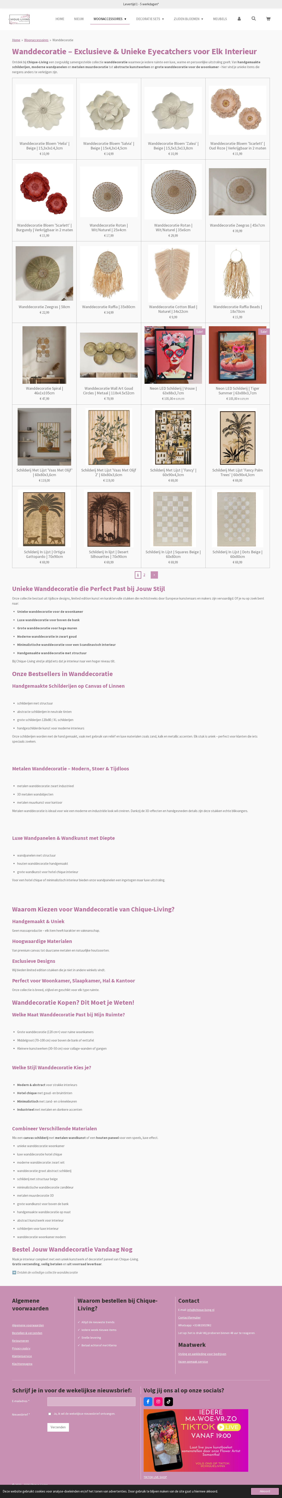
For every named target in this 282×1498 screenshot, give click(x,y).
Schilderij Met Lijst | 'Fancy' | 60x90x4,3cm (173, 472)
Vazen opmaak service (193, 1362)
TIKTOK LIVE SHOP (155, 1477)
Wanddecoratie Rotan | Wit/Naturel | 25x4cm (109, 227)
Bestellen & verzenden (27, 1333)
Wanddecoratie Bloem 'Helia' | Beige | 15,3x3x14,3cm (44, 145)
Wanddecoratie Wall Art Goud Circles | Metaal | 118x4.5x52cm (108, 390)
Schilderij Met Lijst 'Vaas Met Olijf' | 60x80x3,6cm (44, 472)
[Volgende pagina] (154, 575)
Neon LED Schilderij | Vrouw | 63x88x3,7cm (173, 390)
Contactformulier (189, 1317)
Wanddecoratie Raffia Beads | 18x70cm (237, 309)
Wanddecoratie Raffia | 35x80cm (108, 306)
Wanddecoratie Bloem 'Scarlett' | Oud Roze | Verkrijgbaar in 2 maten (237, 145)
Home (16, 40)
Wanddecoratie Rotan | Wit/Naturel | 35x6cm (173, 227)
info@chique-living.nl (200, 1310)
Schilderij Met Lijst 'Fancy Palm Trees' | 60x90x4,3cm (237, 472)
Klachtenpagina (22, 1364)
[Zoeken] (253, 18)
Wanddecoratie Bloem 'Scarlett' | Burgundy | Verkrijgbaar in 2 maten (44, 227)
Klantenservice (22, 1356)
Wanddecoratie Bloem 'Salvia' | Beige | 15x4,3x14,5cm (108, 145)
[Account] (239, 19)
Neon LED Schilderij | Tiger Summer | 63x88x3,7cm (237, 390)
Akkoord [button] (265, 1491)
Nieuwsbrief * (21, 1414)
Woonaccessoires (36, 40)
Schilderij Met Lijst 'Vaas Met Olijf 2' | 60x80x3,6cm (108, 472)
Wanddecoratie (62, 40)
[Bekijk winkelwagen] (268, 19)
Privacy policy (21, 1348)
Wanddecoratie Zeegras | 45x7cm (237, 225)
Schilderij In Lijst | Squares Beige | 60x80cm (173, 554)
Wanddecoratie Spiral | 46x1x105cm (44, 390)
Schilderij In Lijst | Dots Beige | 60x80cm (237, 554)
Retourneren (20, 1341)
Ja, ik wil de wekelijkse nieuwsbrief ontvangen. (84, 1414)
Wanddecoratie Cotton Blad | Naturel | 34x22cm (173, 309)
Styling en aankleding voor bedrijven (202, 1354)
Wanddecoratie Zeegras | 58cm (44, 306)
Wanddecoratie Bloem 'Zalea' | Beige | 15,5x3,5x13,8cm (173, 145)
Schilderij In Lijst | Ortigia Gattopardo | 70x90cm (44, 554)
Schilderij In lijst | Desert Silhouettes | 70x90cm (108, 554)
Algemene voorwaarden (28, 1325)
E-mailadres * (21, 1401)
